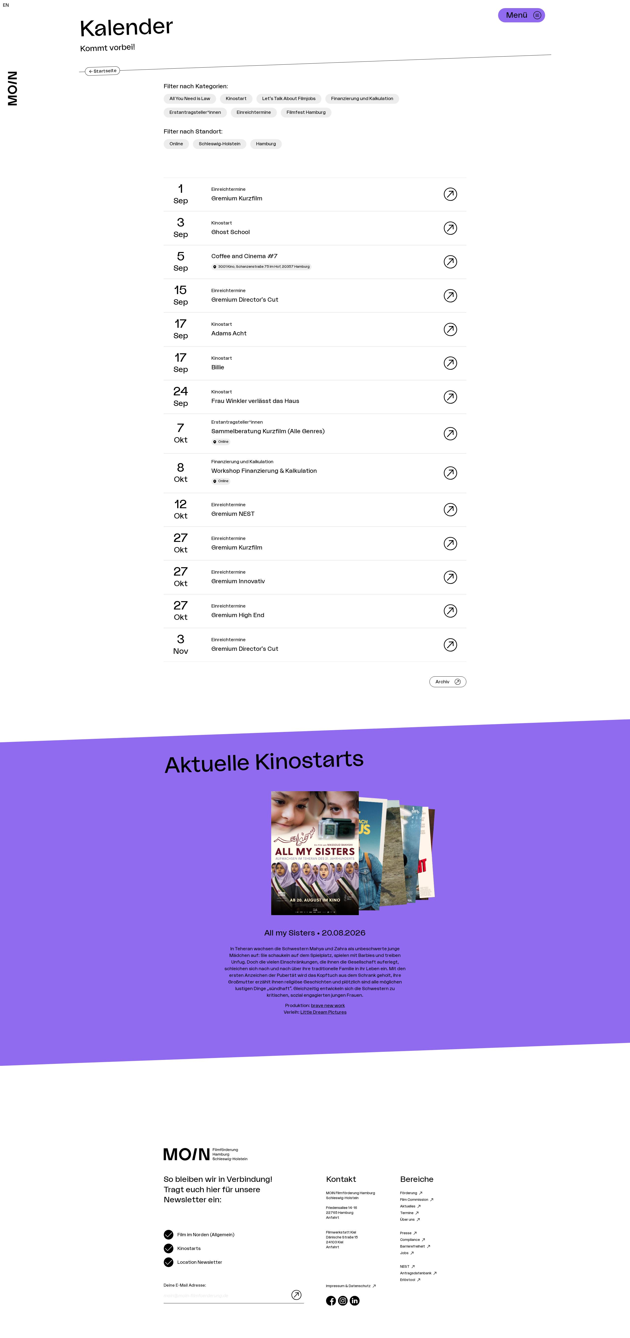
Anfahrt (332, 1217)
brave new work (328, 1005)
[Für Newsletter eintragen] (295, 1295)
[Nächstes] (472, 853)
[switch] (199, 1235)
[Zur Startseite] (12, 88)
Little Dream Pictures (323, 1012)
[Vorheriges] (157, 853)
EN (6, 5)
